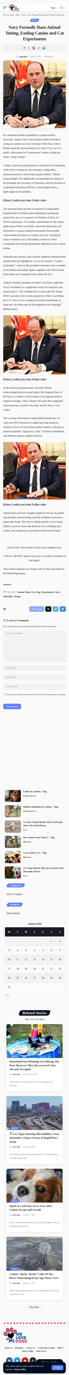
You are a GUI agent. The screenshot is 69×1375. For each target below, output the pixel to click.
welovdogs (23, 56)
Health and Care (29, 796)
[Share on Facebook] (28, 48)
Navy (57, 592)
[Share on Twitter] (33, 48)
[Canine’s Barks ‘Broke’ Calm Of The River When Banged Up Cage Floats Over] (34, 1254)
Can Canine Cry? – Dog (35, 853)
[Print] (43, 48)
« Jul (7, 995)
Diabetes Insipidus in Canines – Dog (40, 807)
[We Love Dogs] (14, 7)
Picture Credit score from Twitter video (24, 200)
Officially (7, 596)
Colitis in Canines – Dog (35, 791)
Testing (17, 596)
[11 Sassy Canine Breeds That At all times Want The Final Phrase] (13, 826)
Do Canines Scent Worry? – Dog (39, 837)
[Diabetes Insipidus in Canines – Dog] (13, 811)
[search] (47, 7)
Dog (38, 592)
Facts (25, 830)
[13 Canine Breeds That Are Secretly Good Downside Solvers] (13, 872)
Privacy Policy (20, 1369)
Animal (20, 592)
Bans (28, 592)
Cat (33, 592)
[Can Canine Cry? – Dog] (13, 857)
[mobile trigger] (6, 7)
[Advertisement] (34, 750)
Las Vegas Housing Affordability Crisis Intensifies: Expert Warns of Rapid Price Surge (34, 1137)
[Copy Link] (38, 48)
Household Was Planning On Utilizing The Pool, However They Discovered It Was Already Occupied (34, 1065)
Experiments (48, 592)
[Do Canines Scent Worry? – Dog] (13, 842)
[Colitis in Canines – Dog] (13, 796)
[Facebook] (9, 1360)
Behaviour (27, 842)
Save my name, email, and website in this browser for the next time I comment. (36, 694)
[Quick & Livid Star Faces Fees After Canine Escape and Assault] (34, 1186)
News (34, 20)
